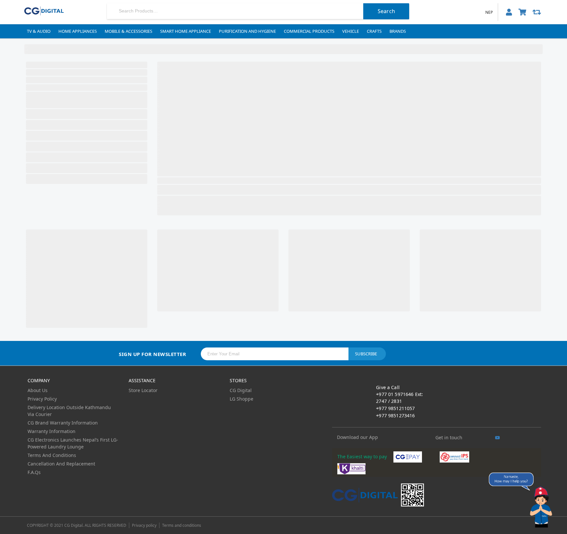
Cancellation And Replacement (61, 464)
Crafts (374, 31)
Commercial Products (309, 31)
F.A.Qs (34, 472)
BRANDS (397, 31)
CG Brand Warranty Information (63, 423)
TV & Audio (39, 31)
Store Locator (143, 390)
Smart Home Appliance (185, 31)
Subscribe (366, 354)
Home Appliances (77, 31)
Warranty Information (51, 431)
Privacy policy (144, 525)
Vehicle (350, 31)
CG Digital (241, 390)
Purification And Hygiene (247, 31)
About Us (38, 390)
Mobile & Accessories (128, 31)
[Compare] (537, 12)
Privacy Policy (42, 399)
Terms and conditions (181, 525)
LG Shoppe (241, 399)
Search (386, 11)
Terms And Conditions (52, 455)
